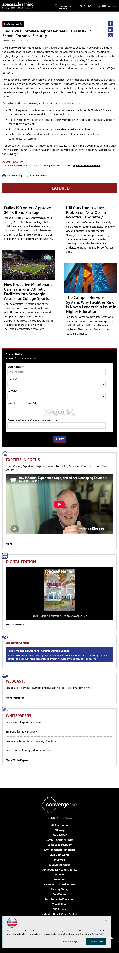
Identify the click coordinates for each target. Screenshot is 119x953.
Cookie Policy (98, 934)
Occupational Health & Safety (59, 869)
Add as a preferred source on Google (66, 6)
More (9, 543)
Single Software (11, 47)
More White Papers (17, 760)
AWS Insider (59, 835)
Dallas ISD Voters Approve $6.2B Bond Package (27, 210)
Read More (90, 658)
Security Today (59, 889)
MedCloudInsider (59, 864)
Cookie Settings (70, 941)
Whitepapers (18, 715)
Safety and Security (13, 23)
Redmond (59, 879)
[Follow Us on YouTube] (104, 6)
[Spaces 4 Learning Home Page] (17, 5)
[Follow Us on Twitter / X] (84, 6)
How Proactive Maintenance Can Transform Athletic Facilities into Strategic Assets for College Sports (29, 291)
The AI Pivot (59, 904)
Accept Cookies (96, 941)
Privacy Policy (32, 403)
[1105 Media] (60, 817)
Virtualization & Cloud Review (59, 914)
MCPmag (59, 859)
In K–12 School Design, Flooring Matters (29, 750)
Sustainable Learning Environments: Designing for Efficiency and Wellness (48, 687)
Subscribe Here (15, 624)
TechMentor (60, 894)
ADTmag (60, 830)
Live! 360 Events (59, 854)
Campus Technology (59, 845)
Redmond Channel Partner (59, 884)
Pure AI (59, 874)
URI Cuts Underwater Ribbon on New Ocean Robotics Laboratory (86, 212)
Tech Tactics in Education (59, 899)
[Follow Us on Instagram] (99, 6)
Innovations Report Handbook (23, 722)
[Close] (106, 919)
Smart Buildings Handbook (21, 731)
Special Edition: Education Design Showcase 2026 (59, 616)
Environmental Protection (59, 849)
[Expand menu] (114, 7)
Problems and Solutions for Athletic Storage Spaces (38, 651)
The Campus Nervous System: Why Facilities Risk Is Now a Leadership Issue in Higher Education (91, 304)
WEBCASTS (16, 681)
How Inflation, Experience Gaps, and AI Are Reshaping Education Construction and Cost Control (56, 468)
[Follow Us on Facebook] (94, 6)
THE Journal (60, 909)
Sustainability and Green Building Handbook (31, 741)
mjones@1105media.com (86, 165)
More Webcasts (15, 697)
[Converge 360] (59, 805)
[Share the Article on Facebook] (110, 23)
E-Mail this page (14, 175)
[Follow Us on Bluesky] (89, 6)
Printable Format (39, 175)
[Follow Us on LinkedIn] (80, 5)
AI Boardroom (59, 825)
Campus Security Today (59, 840)
